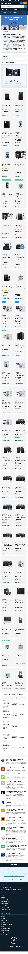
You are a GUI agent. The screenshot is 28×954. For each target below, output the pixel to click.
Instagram (12, 879)
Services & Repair (6, 910)
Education (4, 903)
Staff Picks (14, 12)
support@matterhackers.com (11, 889)
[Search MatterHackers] (25, 6)
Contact (3, 918)
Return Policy (5, 928)
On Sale (6, 56)
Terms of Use (5, 932)
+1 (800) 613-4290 (6, 887)
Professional (5, 901)
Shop (2, 895)
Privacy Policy (5, 930)
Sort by (4, 58)
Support (3, 905)
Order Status (5, 920)
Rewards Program (7, 924)
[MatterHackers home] (6, 3)
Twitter (10, 879)
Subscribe (14, 875)
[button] (14, 10)
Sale (10, 12)
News (3, 897)
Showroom (4, 899)
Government (5, 907)
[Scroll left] (2, 76)
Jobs (2, 926)
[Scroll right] (25, 76)
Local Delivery (5, 922)
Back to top (14, 864)
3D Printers (21, 12)
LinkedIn (15, 879)
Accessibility (5, 934)
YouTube (21, 879)
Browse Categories (8, 62)
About (3, 916)
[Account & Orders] (21, 3)
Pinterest (18, 879)
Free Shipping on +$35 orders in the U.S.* (10, 0)
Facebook (7, 879)
